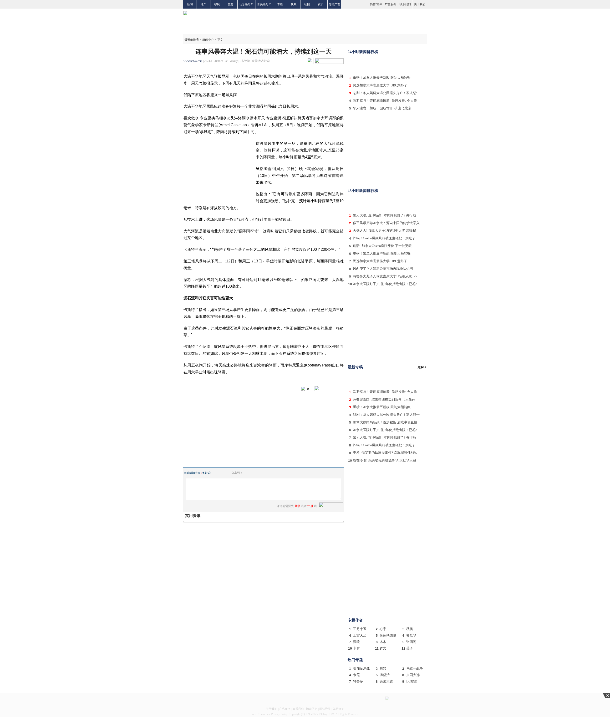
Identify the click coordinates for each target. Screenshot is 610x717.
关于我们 (419, 4)
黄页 (321, 4)
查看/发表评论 (261, 61)
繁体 (379, 4)
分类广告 (334, 4)
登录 (297, 506)
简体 (373, 4)
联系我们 (405, 4)
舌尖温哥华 (264, 4)
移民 (217, 4)
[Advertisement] (387, 64)
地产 (203, 4)
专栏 (280, 4)
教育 (231, 4)
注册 (310, 506)
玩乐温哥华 (246, 4)
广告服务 (390, 4)
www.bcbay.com (192, 61)
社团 (307, 4)
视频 (293, 4)
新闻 (190, 4)
